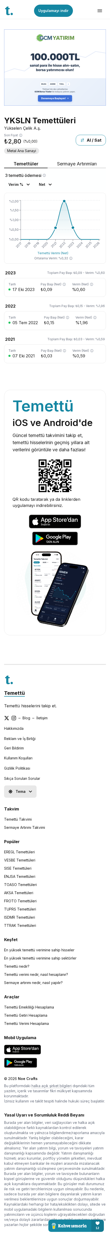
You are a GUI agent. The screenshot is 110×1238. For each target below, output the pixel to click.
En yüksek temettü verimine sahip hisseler (39, 950)
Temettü (14, 693)
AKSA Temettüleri (18, 893)
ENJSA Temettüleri (19, 876)
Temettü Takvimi (18, 819)
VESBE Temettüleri (19, 860)
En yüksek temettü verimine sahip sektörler (40, 958)
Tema (21, 791)
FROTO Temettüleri (20, 901)
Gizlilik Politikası (17, 768)
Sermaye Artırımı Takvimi (24, 827)
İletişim (42, 718)
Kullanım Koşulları (18, 758)
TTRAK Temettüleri (20, 925)
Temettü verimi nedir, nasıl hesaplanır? (36, 974)
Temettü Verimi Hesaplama (26, 1023)
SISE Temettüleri (17, 868)
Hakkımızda (14, 728)
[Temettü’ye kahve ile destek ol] (76, 1226)
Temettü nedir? (16, 966)
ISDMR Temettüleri (19, 917)
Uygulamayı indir (53, 10)
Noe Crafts (28, 1078)
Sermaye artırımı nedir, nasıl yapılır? (33, 982)
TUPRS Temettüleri (20, 909)
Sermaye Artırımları (77, 163)
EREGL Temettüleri (19, 852)
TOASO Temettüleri (20, 884)
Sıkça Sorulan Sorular (22, 778)
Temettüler (26, 163)
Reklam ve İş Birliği (20, 738)
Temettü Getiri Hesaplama (25, 1015)
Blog (26, 718)
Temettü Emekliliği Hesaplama (29, 1007)
